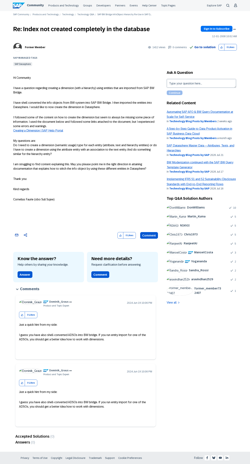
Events (134, 5)
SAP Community (21, 14)
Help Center (149, 5)
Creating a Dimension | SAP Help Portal (38, 130)
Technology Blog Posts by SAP (189, 155)
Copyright (56, 457)
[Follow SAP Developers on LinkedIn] (226, 457)
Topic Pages (168, 5)
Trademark (95, 457)
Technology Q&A (85, 14)
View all (172, 302)
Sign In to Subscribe (217, 28)
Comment (149, 235)
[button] (221, 47)
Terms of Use (40, 457)
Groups (87, 5)
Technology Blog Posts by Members (193, 121)
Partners (120, 5)
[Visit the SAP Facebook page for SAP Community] (207, 457)
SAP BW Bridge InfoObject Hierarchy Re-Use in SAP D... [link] (124, 14)
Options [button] (234, 29)
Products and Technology (63, 5)
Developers (103, 5)
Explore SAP (214, 5)
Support (110, 457)
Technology (68, 14)
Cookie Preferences (130, 457)
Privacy (25, 457)
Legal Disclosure (75, 457)
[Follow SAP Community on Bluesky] (213, 457)
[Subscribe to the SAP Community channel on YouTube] (220, 457)
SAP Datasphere (23, 64)
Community (35, 5)
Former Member (35, 47)
